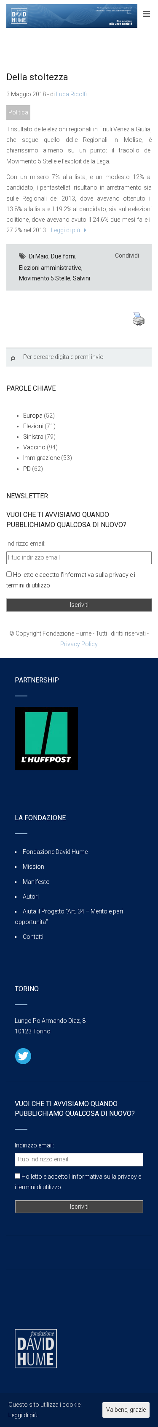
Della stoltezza (37, 77)
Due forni (63, 256)
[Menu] (146, 14)
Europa (33, 415)
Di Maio (38, 256)
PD (27, 468)
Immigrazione (41, 457)
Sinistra (33, 436)
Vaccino (34, 447)
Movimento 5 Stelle (44, 278)
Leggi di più (64, 230)
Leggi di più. (23, 1415)
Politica (18, 112)
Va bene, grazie (126, 1409)
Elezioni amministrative (50, 267)
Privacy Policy (79, 644)
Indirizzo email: (26, 543)
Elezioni (33, 426)
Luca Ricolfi (71, 94)
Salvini (81, 278)
